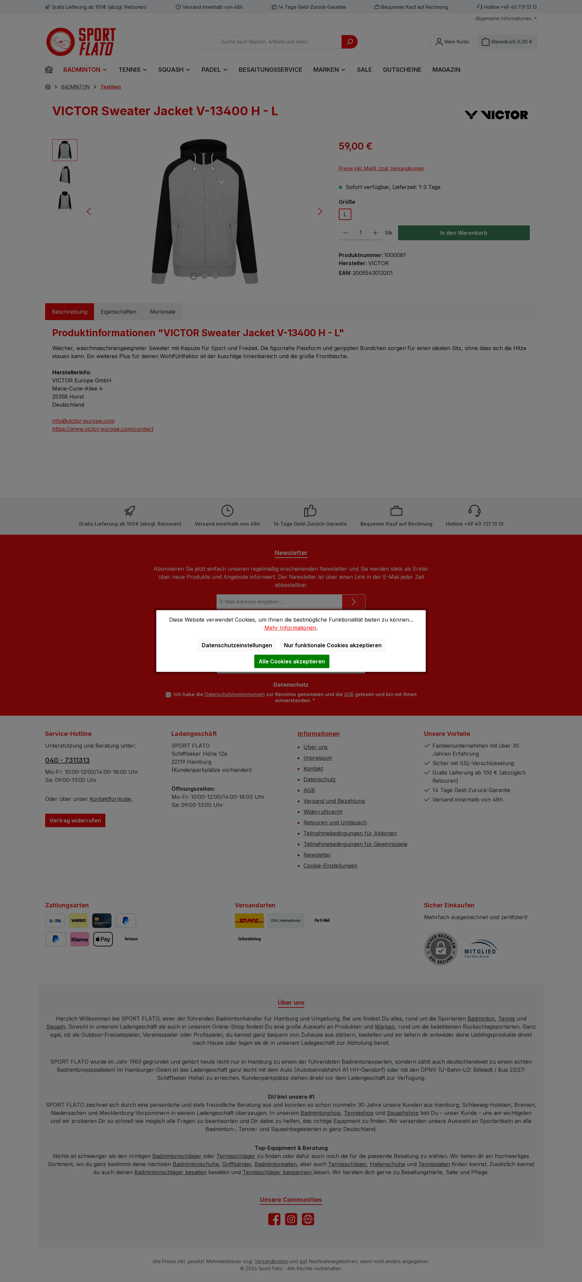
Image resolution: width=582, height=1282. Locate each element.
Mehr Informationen (290, 627)
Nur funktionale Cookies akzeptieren (333, 645)
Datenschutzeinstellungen (237, 645)
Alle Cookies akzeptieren (292, 661)
